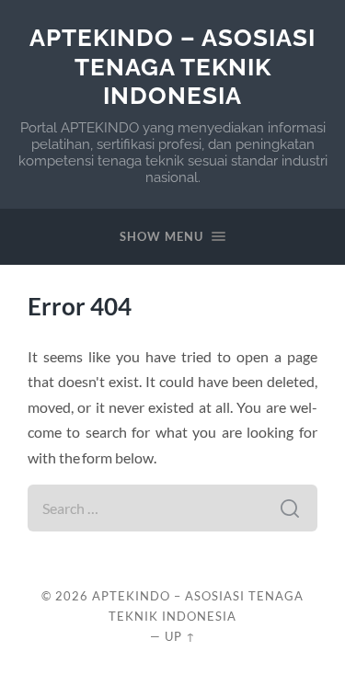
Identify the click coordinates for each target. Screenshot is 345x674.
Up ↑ (180, 636)
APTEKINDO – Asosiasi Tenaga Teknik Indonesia (172, 66)
